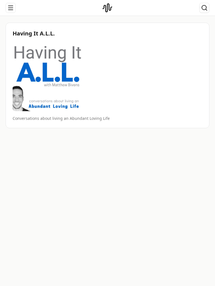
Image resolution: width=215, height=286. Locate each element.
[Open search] (204, 8)
